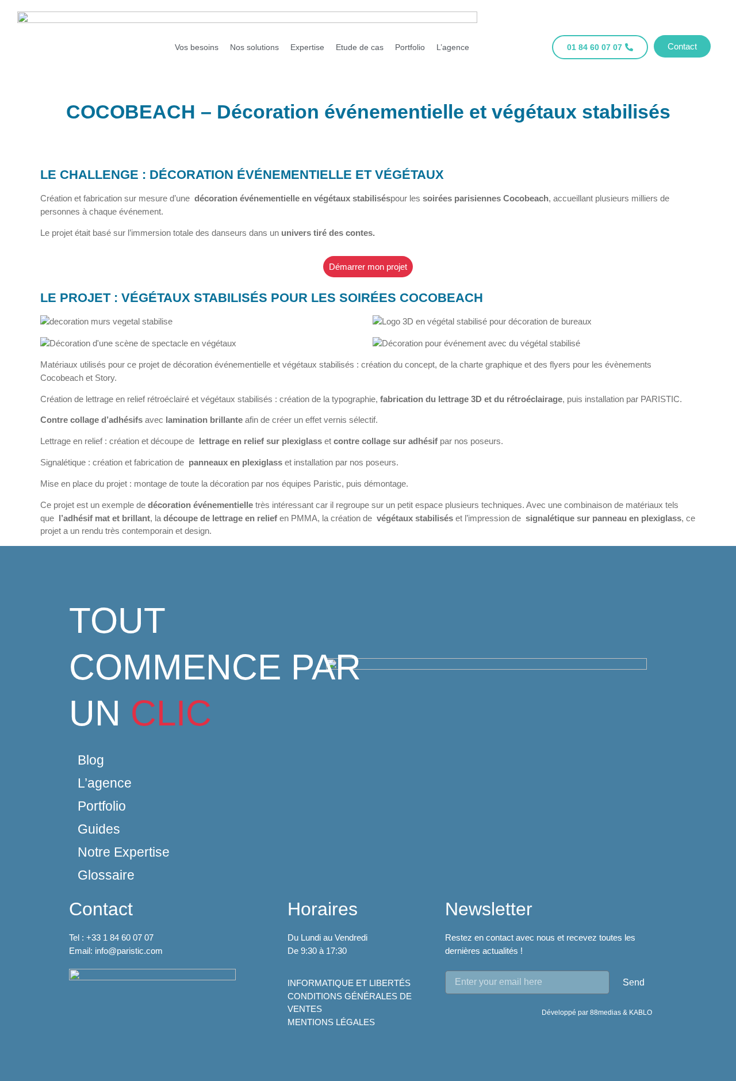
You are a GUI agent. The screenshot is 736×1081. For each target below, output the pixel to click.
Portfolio (410, 47)
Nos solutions (254, 47)
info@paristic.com (129, 951)
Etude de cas (360, 47)
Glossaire (106, 875)
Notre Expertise (124, 852)
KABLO (640, 1013)
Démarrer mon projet (368, 267)
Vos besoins (196, 47)
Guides (99, 829)
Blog (91, 760)
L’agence (452, 47)
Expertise (307, 47)
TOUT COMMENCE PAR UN (215, 667)
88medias (606, 1013)
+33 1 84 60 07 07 (120, 937)
